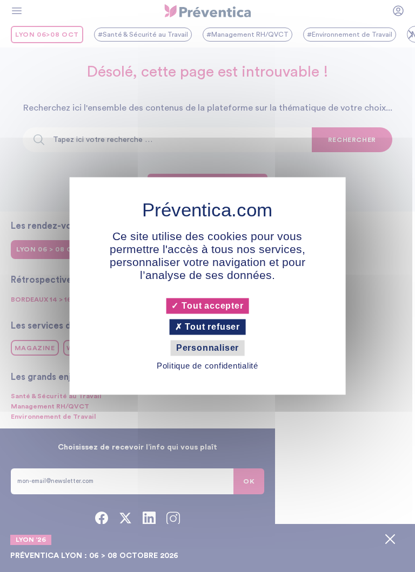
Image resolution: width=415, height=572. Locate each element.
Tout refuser (211, 326)
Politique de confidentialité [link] (207, 366)
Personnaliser (207, 347)
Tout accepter (211, 305)
